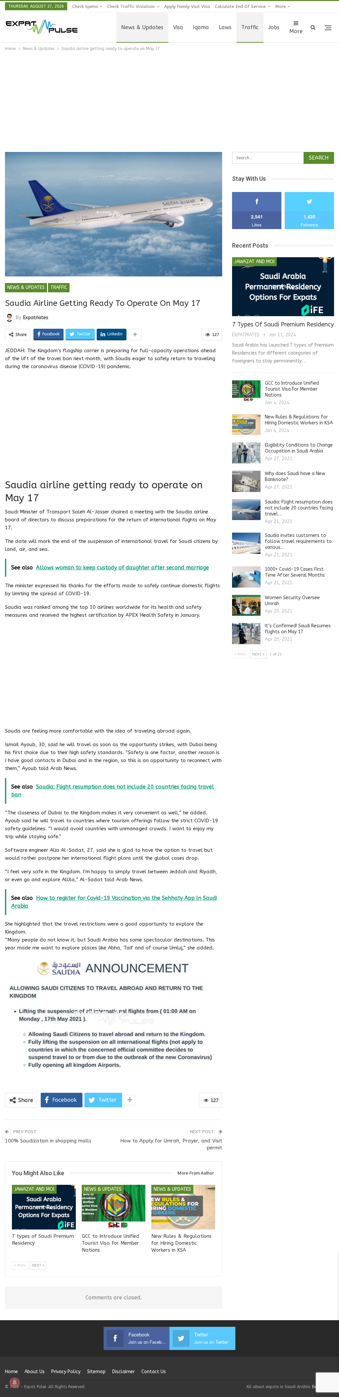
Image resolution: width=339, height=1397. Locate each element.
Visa (178, 27)
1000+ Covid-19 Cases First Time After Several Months (295, 572)
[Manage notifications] (14, 1382)
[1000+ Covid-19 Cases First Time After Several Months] (246, 577)
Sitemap (96, 1371)
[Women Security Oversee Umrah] (246, 605)
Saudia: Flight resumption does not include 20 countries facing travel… (299, 508)
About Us (34, 1371)
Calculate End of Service (240, 6)
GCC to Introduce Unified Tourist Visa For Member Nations (292, 389)
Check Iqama (85, 6)
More (281, 6)
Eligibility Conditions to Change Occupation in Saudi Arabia (299, 448)
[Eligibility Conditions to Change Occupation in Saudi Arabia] (246, 452)
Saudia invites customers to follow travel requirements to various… (298, 541)
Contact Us (153, 1371)
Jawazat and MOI (34, 1189)
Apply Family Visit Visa (187, 6)
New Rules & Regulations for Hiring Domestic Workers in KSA (299, 420)
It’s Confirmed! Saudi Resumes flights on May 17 (298, 629)
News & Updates (142, 27)
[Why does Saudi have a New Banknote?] (246, 481)
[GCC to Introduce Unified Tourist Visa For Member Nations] (114, 1207)
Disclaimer (123, 1371)
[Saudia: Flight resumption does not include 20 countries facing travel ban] (246, 509)
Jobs (273, 27)
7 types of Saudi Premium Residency (283, 324)
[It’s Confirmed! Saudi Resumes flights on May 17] (246, 633)
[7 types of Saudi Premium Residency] (44, 1207)
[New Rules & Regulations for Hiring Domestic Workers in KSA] (183, 1207)
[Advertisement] (169, 102)
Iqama (201, 27)
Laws (225, 27)
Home (11, 1371)
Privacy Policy (65, 1371)
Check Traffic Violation (131, 6)
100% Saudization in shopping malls (48, 1141)
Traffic (250, 27)
